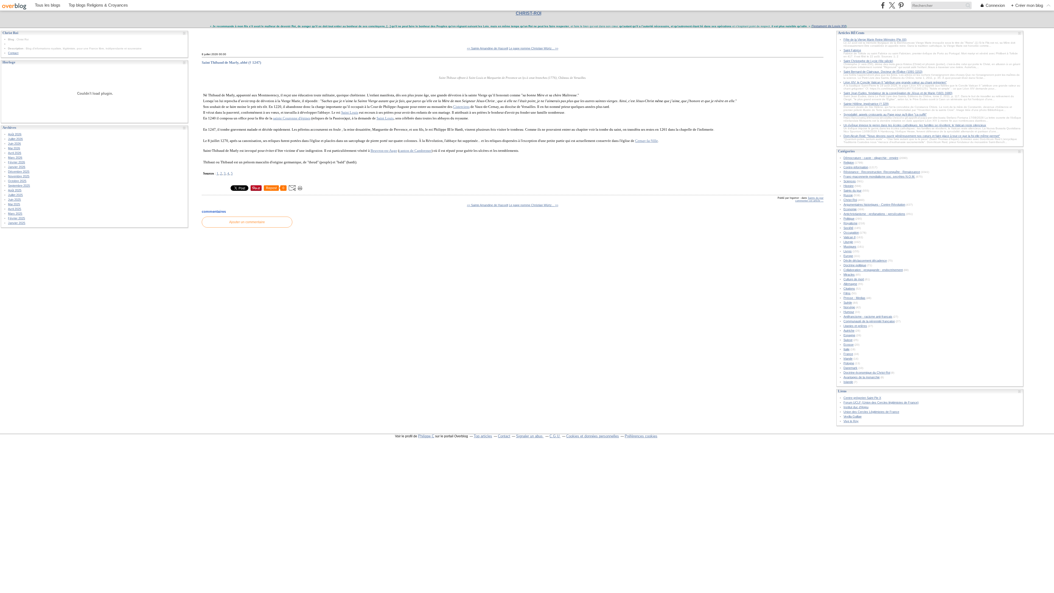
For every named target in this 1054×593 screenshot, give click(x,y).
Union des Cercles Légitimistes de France (871, 411)
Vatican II (849, 237)
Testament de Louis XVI (829, 26)
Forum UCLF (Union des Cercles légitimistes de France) (881, 402)
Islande (848, 382)
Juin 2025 (14, 199)
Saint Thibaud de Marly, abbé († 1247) (231, 62)
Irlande (848, 358)
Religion (848, 162)
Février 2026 (16, 162)
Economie (850, 209)
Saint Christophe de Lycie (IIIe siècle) (868, 61)
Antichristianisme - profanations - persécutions (874, 214)
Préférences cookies (641, 436)
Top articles (483, 436)
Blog (11, 39)
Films (847, 293)
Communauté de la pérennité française (869, 321)
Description (16, 48)
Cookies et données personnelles (592, 436)
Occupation (851, 232)
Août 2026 (14, 134)
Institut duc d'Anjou (855, 407)
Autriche (848, 330)
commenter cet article (808, 200)
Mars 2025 (15, 213)
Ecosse (848, 344)
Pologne (848, 363)
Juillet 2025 (15, 195)
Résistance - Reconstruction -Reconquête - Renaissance (881, 172)
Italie (846, 349)
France (848, 354)
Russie (848, 195)
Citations (849, 288)
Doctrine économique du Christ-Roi (866, 372)
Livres (847, 251)
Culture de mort (853, 279)
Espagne (849, 335)
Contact (13, 53)
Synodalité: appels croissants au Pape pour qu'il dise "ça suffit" (885, 114)
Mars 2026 (15, 157)
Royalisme (850, 223)
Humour (848, 312)
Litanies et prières (855, 326)
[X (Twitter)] (891, 5)
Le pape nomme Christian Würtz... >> (533, 48)
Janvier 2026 (16, 167)
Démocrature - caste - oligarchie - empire (870, 158)
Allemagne (850, 284)
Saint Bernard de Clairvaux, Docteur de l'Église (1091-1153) (883, 71)
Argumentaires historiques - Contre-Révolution (874, 204)
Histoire (848, 186)
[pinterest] (901, 5)
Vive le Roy (851, 421)
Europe (848, 256)
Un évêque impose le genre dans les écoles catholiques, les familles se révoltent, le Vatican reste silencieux (914, 125)
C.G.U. (555, 436)
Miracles (849, 274)
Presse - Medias (854, 298)
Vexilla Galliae (852, 416)
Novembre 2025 (18, 176)
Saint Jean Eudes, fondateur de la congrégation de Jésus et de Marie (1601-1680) (897, 93)
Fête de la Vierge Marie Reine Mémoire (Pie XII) (875, 39)
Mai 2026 (14, 148)
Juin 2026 (14, 143)
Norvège (849, 307)
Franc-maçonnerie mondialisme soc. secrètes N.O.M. (879, 176)
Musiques (849, 246)
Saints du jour (815, 198)
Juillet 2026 (15, 139)
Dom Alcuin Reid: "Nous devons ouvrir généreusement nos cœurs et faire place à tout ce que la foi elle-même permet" (921, 136)
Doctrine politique (854, 265)
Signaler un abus (530, 436)
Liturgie (848, 242)
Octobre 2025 (17, 181)
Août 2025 (14, 190)
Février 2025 (16, 218)
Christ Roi (214, 35)
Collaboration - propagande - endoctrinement (873, 270)
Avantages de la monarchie (861, 377)
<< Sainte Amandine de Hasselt (487, 48)
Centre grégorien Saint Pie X (862, 397)
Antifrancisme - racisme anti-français (867, 316)
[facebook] (882, 5)
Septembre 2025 (19, 185)
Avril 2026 (14, 153)
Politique (848, 218)
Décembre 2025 (18, 171)
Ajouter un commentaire (247, 222)
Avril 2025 (14, 209)
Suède (847, 302)
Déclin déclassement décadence (865, 260)
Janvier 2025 (16, 223)
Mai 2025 (14, 204)
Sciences (849, 181)
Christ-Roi (850, 200)
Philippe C (426, 436)
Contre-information (855, 167)
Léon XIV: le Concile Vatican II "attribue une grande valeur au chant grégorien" (895, 82)
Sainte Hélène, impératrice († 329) (866, 103)
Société (848, 228)
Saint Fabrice (852, 50)
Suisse (848, 340)
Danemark (850, 368)
